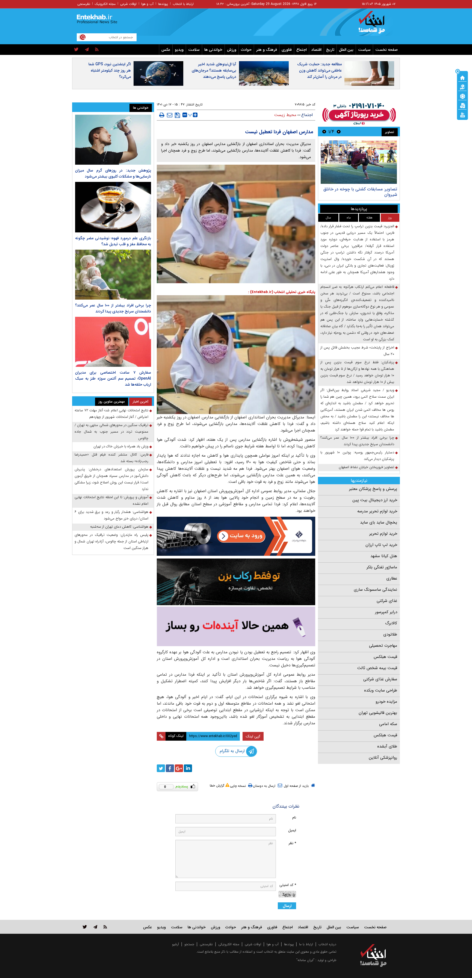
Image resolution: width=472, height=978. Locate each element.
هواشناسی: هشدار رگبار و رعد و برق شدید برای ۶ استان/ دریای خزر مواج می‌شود (111, 515)
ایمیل (292, 830)
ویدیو (179, 50)
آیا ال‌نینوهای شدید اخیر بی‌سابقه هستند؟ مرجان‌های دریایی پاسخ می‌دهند (214, 70)
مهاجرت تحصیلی (383, 645)
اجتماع (301, 50)
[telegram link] (95, 927)
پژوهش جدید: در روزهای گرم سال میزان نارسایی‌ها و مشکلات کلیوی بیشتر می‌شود (113, 173)
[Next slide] (324, 131)
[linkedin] (188, 768)
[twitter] (76, 49)
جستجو (189, 944)
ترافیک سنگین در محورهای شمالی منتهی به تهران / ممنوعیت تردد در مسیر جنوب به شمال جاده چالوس (111, 431)
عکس (165, 50)
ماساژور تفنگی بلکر (382, 567)
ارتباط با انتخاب (183, 4)
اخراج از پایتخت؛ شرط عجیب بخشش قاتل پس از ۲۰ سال (357, 351)
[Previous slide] (339, 131)
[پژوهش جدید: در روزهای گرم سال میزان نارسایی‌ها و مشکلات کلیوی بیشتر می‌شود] (113, 140)
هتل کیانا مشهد (383, 556)
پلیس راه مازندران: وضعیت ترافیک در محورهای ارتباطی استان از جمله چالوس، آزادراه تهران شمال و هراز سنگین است (111, 541)
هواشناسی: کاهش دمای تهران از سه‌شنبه (119, 527)
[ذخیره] (177, 115)
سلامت (194, 50)
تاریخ (330, 50)
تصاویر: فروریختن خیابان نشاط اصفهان (366, 467)
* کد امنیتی (287, 885)
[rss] (97, 49)
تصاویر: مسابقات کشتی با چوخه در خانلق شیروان (360, 192)
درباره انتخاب (327, 944)
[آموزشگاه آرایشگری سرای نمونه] (236, 626)
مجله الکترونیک (105, 4)
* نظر (292, 843)
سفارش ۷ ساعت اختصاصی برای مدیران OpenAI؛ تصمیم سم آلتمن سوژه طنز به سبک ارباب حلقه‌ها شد (113, 379)
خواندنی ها (213, 50)
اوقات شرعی (128, 4)
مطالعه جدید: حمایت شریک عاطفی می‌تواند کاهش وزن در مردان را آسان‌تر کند (319, 70)
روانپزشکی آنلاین (383, 757)
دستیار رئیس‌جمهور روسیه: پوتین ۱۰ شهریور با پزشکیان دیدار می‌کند (357, 456)
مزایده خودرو (386, 701)
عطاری (391, 578)
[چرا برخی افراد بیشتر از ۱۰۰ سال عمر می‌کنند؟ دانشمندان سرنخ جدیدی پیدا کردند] (113, 275)
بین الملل (346, 50)
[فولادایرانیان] (236, 536)
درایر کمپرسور (386, 612)
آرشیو (175, 944)
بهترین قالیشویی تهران (378, 713)
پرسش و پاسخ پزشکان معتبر (373, 489)
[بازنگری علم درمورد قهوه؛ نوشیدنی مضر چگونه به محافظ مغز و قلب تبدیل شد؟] (113, 207)
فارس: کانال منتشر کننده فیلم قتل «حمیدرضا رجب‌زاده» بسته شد (111, 458)
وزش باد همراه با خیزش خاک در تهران (120, 446)
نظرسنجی (83, 4)
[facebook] (170, 768)
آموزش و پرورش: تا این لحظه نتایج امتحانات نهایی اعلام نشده (111, 500)
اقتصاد (316, 50)
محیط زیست (285, 115)
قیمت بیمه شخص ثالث (377, 668)
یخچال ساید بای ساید (378, 522)
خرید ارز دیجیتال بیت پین (374, 500)
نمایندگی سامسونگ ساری (375, 589)
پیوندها (163, 4)
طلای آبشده (387, 746)
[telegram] (87, 49)
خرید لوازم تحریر (383, 533)
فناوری (287, 50)
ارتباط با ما (306, 944)
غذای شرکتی (387, 601)
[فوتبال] (462, 96)
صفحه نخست (386, 50)
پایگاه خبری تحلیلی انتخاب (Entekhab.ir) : (281, 292)
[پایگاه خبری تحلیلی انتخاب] (376, 24)
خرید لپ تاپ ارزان (381, 545)
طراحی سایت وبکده (380, 690)
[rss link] (105, 927)
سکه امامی (388, 724)
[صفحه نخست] (462, 77)
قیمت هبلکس (385, 657)
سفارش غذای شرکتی (380, 679)
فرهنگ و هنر (266, 50)
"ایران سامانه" (305, 960)
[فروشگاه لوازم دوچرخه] (236, 582)
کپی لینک (253, 736)
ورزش (231, 50)
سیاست (364, 50)
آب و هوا (147, 4)
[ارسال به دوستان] (169, 115)
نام (294, 817)
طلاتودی (390, 634)
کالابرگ (391, 623)
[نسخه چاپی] (161, 115)
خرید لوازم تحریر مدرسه (377, 511)
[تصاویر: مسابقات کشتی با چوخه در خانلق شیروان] (359, 162)
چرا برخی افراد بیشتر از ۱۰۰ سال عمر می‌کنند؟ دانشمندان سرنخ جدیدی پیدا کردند (357, 441)
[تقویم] (462, 105)
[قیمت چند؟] (462, 86)
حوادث (246, 50)
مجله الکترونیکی (228, 944)
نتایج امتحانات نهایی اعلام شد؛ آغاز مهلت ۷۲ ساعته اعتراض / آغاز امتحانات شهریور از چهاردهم (111, 413)
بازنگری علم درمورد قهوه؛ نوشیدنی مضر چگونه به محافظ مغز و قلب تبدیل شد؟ (113, 241)
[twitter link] (85, 927)
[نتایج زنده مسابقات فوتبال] (462, 114)
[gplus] (179, 768)
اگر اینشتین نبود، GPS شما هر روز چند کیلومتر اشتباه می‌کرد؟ (109, 70)
